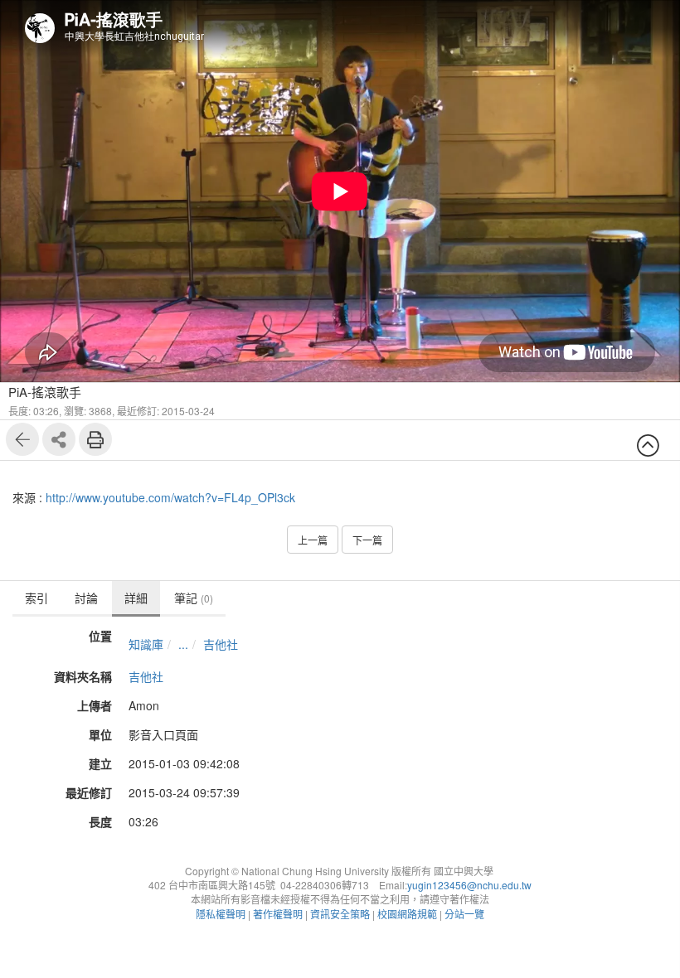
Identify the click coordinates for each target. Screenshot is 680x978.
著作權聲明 (278, 914)
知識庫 (146, 644)
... (183, 644)
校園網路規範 (407, 914)
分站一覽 (464, 914)
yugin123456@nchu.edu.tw (469, 885)
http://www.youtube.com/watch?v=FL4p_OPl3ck (170, 497)
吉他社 (220, 644)
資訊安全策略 (340, 914)
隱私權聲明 (220, 914)
